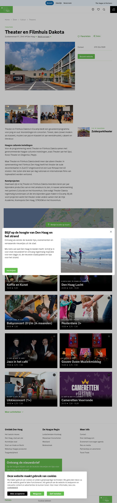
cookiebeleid (12, 487)
